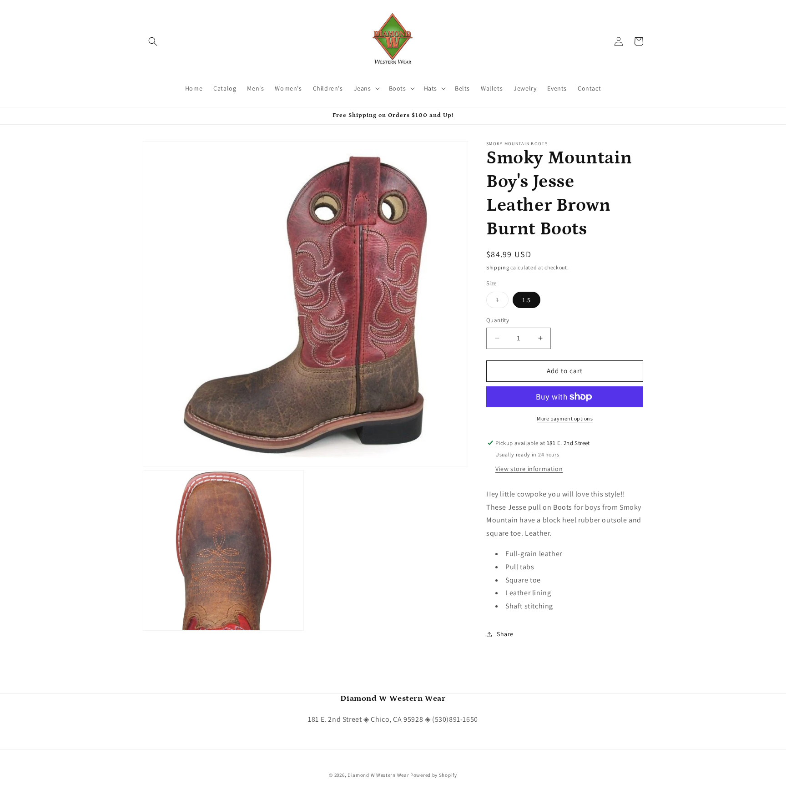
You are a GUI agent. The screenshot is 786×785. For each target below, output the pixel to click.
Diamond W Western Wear (378, 775)
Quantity (497, 320)
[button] (153, 41)
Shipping (497, 267)
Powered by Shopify (433, 775)
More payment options (565, 418)
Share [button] (505, 634)
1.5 (526, 300)
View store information (529, 469)
